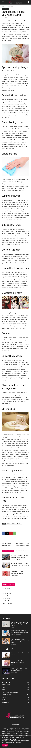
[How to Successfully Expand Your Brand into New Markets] (6, 565)
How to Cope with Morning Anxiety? (6, 544)
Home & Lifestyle (10, 6)
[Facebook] (3, 533)
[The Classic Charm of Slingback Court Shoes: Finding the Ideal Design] (6, 624)
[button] (2, 2)
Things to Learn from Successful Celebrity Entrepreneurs (17, 573)
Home (3, 6)
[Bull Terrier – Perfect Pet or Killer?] (6, 655)
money (13, 523)
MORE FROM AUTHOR (20, 551)
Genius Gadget (6, 598)
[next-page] (5, 580)
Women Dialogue (7, 603)
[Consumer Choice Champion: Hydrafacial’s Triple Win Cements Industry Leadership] (6, 633)
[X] (7, 533)
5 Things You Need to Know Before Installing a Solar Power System (19, 557)
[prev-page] (3, 580)
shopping (19, 523)
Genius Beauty (6, 588)
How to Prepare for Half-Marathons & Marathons (22, 544)
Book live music (7, 606)
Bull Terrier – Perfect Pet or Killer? (20, 652)
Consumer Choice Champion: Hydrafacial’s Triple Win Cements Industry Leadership (19, 632)
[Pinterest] (11, 533)
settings (18, 742)
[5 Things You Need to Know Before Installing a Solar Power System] (6, 557)
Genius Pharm (6, 596)
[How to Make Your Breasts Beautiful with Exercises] (6, 663)
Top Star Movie (7, 601)
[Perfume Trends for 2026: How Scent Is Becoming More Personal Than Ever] (6, 641)
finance (8, 523)
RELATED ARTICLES (8, 551)
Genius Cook (6, 591)
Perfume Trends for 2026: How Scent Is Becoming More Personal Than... (20, 641)
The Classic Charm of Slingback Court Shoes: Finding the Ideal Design (19, 624)
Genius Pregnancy (7, 593)
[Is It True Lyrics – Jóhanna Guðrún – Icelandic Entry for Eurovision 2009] (6, 671)
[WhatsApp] (14, 533)
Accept (5, 745)
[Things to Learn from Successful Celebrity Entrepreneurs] (6, 573)
